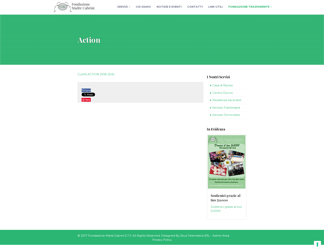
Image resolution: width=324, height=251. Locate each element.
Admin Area (220, 235)
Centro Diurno (222, 93)
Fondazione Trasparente (248, 6)
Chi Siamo (143, 6)
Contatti (195, 6)
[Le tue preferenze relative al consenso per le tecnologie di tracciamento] (317, 244)
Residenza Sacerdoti (226, 100)
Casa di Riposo (222, 85)
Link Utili (215, 6)
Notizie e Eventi (169, 6)
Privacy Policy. (162, 239)
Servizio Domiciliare (226, 115)
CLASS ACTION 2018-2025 (96, 74)
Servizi (122, 6)
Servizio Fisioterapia (226, 107)
